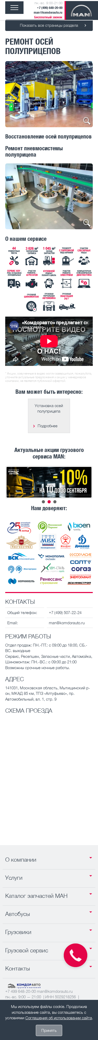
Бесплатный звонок (48, 17)
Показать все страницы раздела (49, 25)
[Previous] (16, 94)
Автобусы (17, 914)
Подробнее (47, 425)
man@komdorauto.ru (48, 12)
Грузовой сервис (26, 950)
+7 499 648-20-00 (20, 991)
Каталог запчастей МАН (36, 896)
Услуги (13, 877)
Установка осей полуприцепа (49, 408)
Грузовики (18, 932)
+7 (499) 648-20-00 (49, 7)
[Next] (82, 94)
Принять (49, 1030)
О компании (20, 859)
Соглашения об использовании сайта (58, 1017)
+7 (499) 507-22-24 (65, 612)
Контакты (17, 968)
